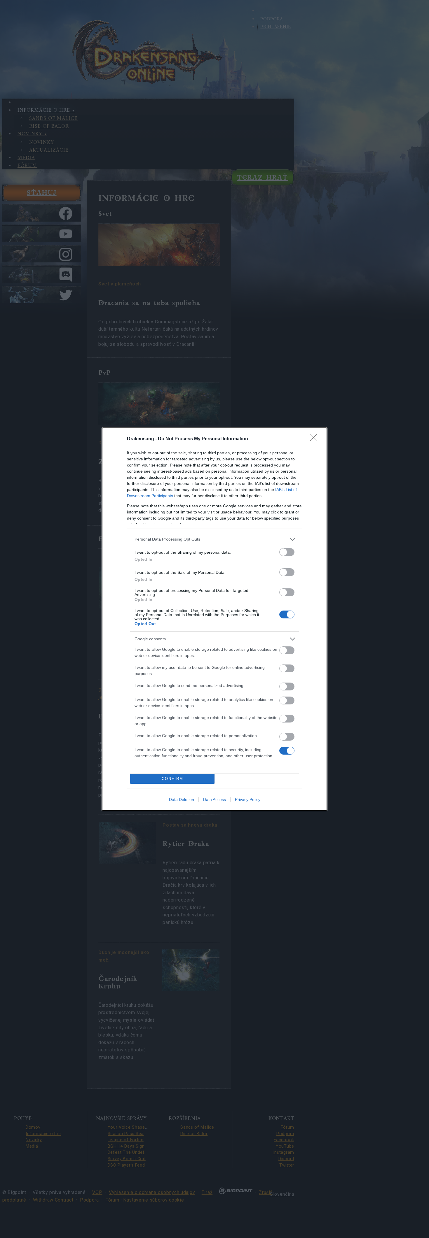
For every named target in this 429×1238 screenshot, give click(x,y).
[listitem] (214, 539)
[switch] (286, 552)
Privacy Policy (247, 799)
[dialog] (214, 619)
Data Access (214, 799)
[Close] (315, 439)
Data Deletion (181, 799)
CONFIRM (172, 778)
